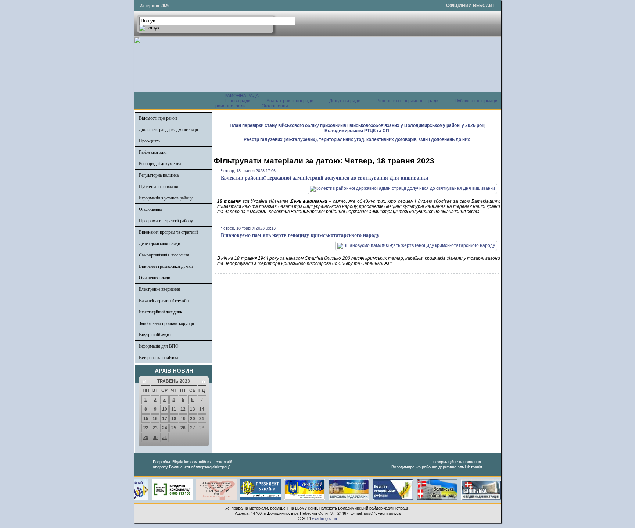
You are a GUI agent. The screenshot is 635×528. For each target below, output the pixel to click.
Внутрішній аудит (155, 334)
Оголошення (275, 106)
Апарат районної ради (289, 100)
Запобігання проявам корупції (166, 323)
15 (145, 418)
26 (183, 427)
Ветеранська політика (158, 357)
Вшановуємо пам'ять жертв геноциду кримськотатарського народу (300, 235)
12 (183, 409)
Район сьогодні (152, 152)
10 (164, 409)
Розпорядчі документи (160, 163)
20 (192, 418)
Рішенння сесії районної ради (407, 100)
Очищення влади (154, 277)
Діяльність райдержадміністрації (168, 129)
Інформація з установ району (166, 198)
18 (173, 418)
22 (145, 427)
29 (145, 437)
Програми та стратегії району (166, 220)
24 (164, 427)
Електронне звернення (159, 289)
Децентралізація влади (159, 243)
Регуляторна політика (159, 175)
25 (173, 427)
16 (155, 418)
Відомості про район (158, 118)
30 (155, 437)
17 (164, 418)
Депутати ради (344, 100)
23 (155, 427)
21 (201, 418)
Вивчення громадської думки (166, 266)
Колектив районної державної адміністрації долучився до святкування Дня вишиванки (324, 178)
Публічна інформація (158, 186)
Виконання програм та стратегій (168, 232)
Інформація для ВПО (159, 346)
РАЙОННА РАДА (242, 95)
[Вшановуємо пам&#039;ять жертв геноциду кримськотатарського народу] (416, 245)
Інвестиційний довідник (160, 312)
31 (164, 437)
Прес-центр (149, 140)
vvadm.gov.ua (324, 518)
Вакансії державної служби (164, 300)
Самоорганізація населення (164, 255)
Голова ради (238, 100)
